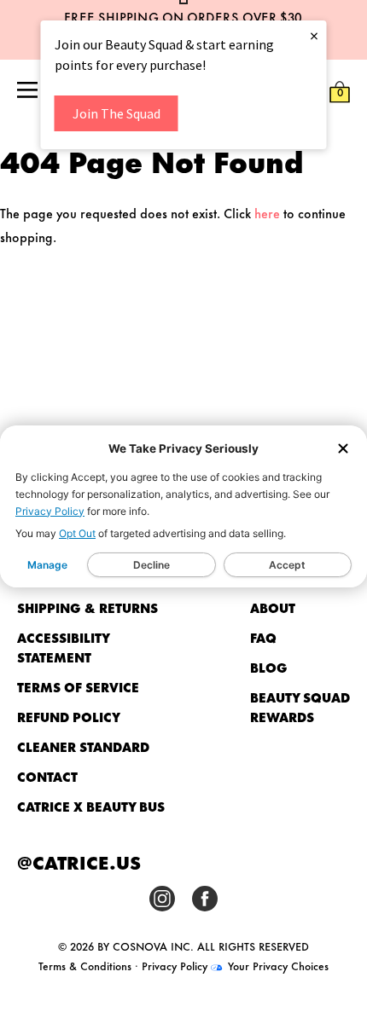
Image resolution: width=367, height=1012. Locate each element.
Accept (287, 564)
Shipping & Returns (87, 607)
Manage (47, 564)
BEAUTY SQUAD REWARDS (300, 706)
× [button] (314, 35)
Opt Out (77, 533)
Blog (269, 667)
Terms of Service (78, 687)
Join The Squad (116, 113)
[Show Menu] (27, 91)
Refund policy (68, 716)
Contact (47, 776)
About (272, 607)
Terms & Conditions (84, 965)
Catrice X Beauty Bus (91, 806)
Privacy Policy (49, 511)
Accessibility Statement (63, 647)
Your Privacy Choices (276, 965)
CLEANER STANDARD (83, 746)
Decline (151, 564)
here (267, 213)
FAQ (263, 637)
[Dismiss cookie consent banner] (343, 450)
